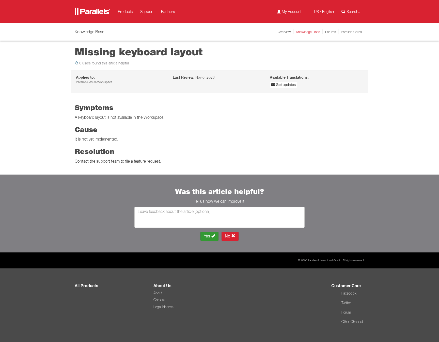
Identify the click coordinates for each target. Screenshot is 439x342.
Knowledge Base (308, 32)
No (228, 236)
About (157, 293)
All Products (86, 285)
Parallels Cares (351, 32)
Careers (159, 300)
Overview (284, 32)
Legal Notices (163, 307)
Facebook (348, 293)
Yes (207, 236)
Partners (168, 11)
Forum (346, 312)
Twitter (346, 303)
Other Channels (352, 322)
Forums (330, 32)
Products (125, 11)
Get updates (285, 84)
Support (146, 11)
